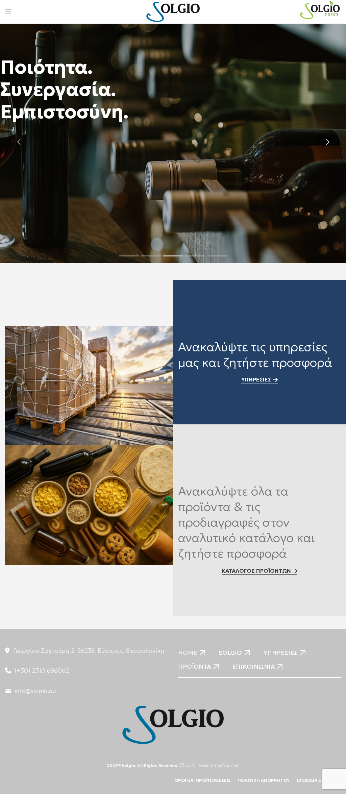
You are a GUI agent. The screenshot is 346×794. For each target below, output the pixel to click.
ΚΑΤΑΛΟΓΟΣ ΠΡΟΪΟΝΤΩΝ (256, 571)
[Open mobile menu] (8, 12)
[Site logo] (173, 11)
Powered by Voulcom (219, 765)
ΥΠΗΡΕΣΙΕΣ (256, 379)
